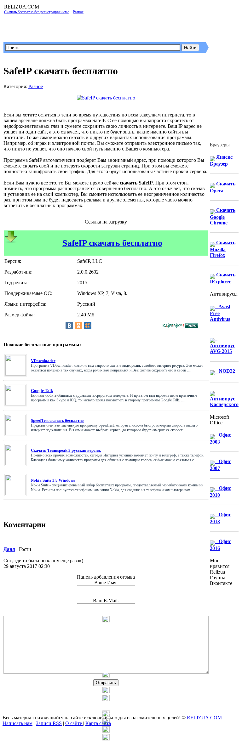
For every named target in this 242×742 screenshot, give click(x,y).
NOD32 (225, 371)
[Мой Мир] (87, 325)
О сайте (74, 723)
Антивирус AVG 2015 (222, 345)
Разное (35, 86)
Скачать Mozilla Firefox (222, 249)
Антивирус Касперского (224, 398)
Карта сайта (98, 723)
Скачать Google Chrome (222, 216)
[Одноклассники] (78, 325)
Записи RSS (49, 723)
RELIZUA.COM (204, 717)
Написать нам (17, 723)
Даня (9, 549)
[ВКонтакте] (69, 325)
